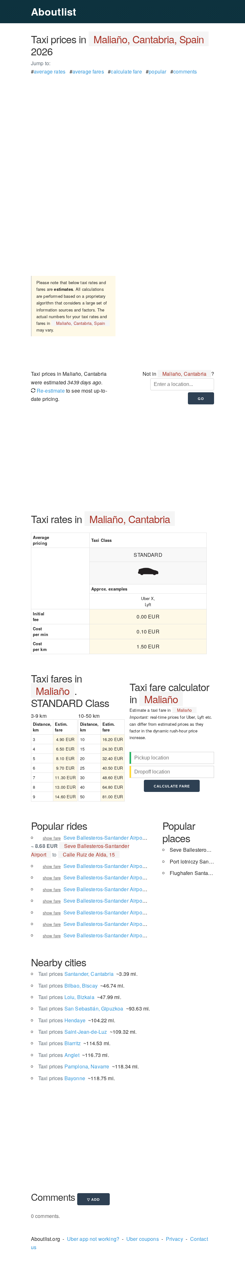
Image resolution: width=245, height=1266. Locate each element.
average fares (88, 71)
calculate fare (126, 71)
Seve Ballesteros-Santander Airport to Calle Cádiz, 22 (125, 866)
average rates (49, 71)
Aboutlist (53, 11)
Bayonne (61, 1078)
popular (157, 71)
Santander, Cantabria (76, 973)
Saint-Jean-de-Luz (72, 1031)
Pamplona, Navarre (73, 1066)
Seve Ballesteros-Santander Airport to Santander (119, 889)
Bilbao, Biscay (68, 985)
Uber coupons (142, 1238)
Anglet (58, 1055)
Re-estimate (50, 390)
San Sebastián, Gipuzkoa (80, 1008)
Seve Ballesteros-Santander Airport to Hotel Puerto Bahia (129, 877)
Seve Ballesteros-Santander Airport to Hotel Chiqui (122, 923)
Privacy (174, 1238)
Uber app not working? (93, 1238)
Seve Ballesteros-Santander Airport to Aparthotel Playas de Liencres (142, 935)
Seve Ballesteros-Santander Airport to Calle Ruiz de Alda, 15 (133, 837)
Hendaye (61, 1020)
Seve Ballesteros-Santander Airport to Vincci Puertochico (129, 912)
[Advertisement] (122, 120)
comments (185, 71)
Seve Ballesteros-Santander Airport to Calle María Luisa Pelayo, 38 (141, 900)
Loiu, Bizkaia (66, 997)
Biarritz (59, 1043)
